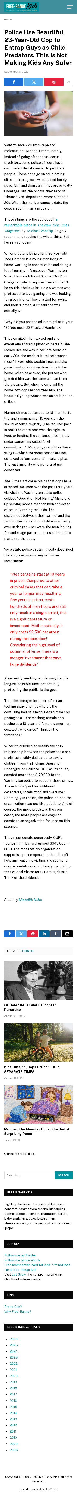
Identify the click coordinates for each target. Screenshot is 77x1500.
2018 (13, 1388)
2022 (14, 1363)
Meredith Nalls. (31, 900)
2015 (13, 1407)
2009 (14, 1443)
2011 (13, 1431)
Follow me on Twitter (20, 1255)
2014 (13, 1413)
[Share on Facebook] (13, 82)
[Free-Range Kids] (21, 7)
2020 (14, 1376)
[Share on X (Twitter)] (33, 82)
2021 (13, 1369)
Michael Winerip (40, 231)
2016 (13, 1400)
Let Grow (19, 1274)
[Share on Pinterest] (54, 82)
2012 (13, 1425)
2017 (13, 1394)
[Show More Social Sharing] (69, 82)
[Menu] (70, 7)
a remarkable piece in (36, 225)
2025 (14, 1345)
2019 (13, 1382)
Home (8, 19)
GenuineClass (48, 1489)
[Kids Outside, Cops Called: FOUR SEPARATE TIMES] (38, 1042)
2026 (14, 1339)
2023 (14, 1357)
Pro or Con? (13, 1306)
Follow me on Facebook (22, 1260)
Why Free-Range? (17, 1311)
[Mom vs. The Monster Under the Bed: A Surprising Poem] (38, 1104)
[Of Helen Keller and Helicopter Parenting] (38, 980)
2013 (13, 1419)
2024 (14, 1351)
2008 (14, 1450)
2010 (13, 1437)
